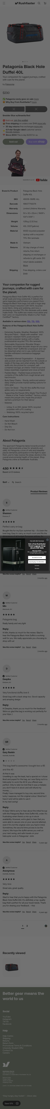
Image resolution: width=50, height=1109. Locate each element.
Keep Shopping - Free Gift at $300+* (37, 561)
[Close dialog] (47, 540)
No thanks (37, 565)
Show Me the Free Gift (37, 557)
